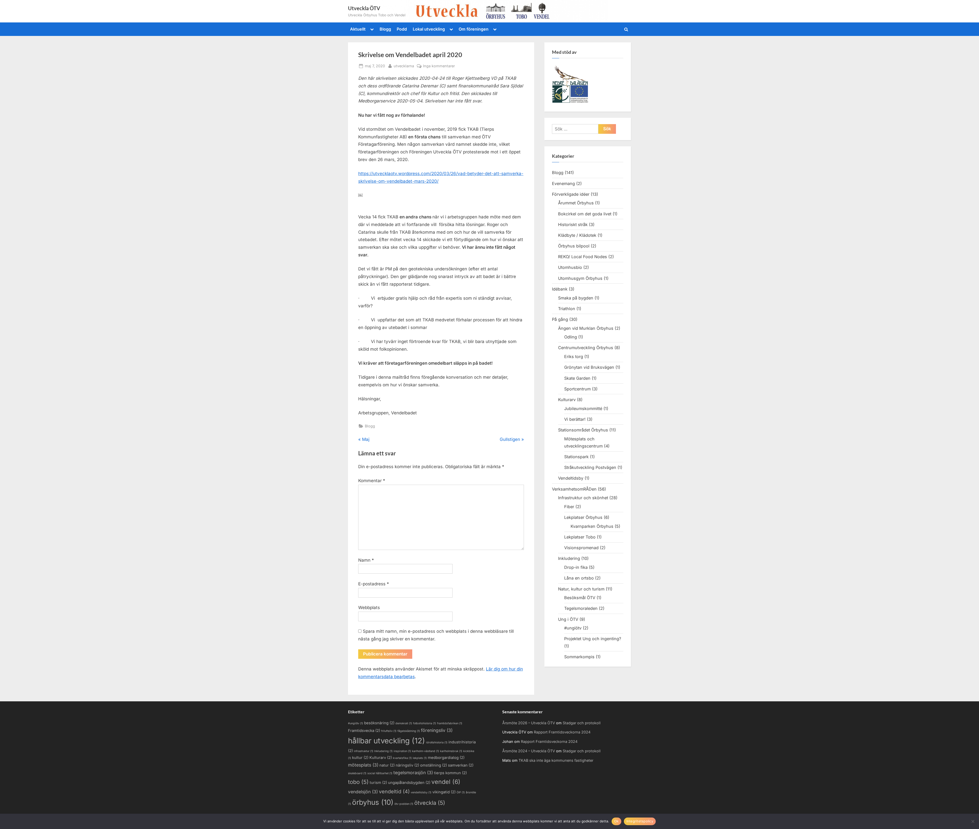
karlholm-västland (425, 751)
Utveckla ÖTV (364, 8)
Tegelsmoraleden (581, 608)
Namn (366, 560)
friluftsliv (388, 731)
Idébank (560, 289)
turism (378, 782)
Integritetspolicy (639, 821)
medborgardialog (446, 757)
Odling (570, 336)
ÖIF (461, 792)
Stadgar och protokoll (582, 723)
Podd (402, 29)
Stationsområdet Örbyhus (583, 429)
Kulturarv (567, 399)
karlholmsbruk (451, 751)
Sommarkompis (579, 656)
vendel (445, 781)
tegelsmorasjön (413, 772)
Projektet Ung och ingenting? (592, 638)
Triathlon (566, 308)
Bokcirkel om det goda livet (584, 213)
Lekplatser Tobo (580, 536)
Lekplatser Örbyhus (583, 517)
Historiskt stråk (573, 224)
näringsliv (407, 765)
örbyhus (372, 802)
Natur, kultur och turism (581, 588)
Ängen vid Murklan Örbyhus (585, 328)
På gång (560, 319)
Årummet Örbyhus (576, 202)
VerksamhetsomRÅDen (574, 489)
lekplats (420, 758)
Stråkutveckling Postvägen (590, 467)
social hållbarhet (379, 773)
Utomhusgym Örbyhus (580, 278)
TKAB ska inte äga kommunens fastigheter (556, 760)
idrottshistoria (436, 742)
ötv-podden (403, 804)
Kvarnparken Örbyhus (592, 526)
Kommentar (371, 480)
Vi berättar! (575, 419)
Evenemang (563, 183)
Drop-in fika (576, 567)
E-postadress (373, 583)
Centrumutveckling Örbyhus (585, 347)
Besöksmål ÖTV (579, 597)
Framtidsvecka (364, 730)
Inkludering (569, 558)
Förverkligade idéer (570, 194)
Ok (616, 821)
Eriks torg (573, 356)
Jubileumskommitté (583, 408)
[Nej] (972, 821)
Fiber (569, 506)
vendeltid (394, 791)
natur (387, 765)
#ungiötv (573, 627)
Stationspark (576, 456)
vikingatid (444, 792)
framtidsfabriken (449, 723)
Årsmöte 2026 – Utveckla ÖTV (528, 723)
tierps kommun (450, 773)
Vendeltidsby (570, 478)
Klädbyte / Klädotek (577, 235)
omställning (433, 765)
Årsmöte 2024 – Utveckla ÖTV (528, 751)
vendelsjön (363, 791)
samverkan (460, 765)
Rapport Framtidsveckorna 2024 (562, 732)
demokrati (403, 723)
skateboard (357, 773)
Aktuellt (358, 29)
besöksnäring (379, 723)
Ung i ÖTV (568, 619)
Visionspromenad (581, 547)
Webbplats (369, 607)
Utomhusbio (570, 267)
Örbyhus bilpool (573, 245)
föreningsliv (437, 730)
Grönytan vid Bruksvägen (589, 367)
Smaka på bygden (575, 297)
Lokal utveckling (429, 29)
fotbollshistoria (424, 723)
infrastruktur (363, 751)
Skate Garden (577, 378)
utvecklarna (404, 65)
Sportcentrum (577, 388)
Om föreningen (473, 29)
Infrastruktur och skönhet (583, 497)
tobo (358, 782)
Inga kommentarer (439, 66)
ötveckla (429, 802)
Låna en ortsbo (579, 578)
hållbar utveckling (386, 740)
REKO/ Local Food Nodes (582, 256)
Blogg (385, 29)
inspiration (402, 751)
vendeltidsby (421, 792)
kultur (360, 757)
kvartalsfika (402, 758)
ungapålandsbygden (409, 782)
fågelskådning (408, 731)
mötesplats (363, 765)
